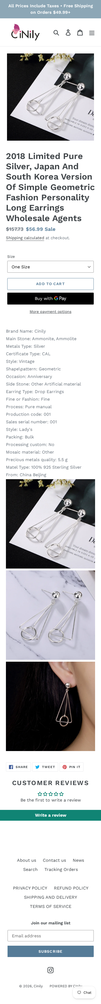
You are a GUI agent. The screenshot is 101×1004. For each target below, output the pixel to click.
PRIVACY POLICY (30, 888)
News (78, 860)
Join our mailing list (50, 923)
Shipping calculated (25, 237)
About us (26, 860)
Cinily (38, 986)
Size (11, 256)
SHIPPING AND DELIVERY (50, 897)
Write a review (50, 815)
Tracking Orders (61, 869)
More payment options (50, 311)
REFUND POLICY (71, 888)
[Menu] (92, 32)
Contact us (54, 860)
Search (30, 869)
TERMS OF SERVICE (50, 906)
